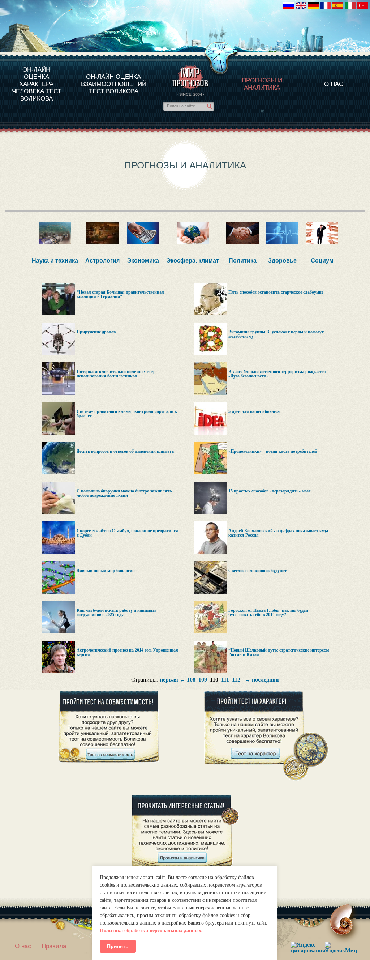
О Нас (333, 84)
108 (191, 680)
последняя (265, 680)
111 (225, 680)
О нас (23, 946)
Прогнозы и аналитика (262, 84)
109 (202, 680)
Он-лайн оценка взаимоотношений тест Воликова (113, 84)
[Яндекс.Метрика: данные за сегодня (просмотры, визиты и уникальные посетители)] (341, 947)
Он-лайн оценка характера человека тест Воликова (36, 84)
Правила (54, 946)
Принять (118, 946)
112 (236, 680)
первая (169, 680)
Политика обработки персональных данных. (151, 930)
